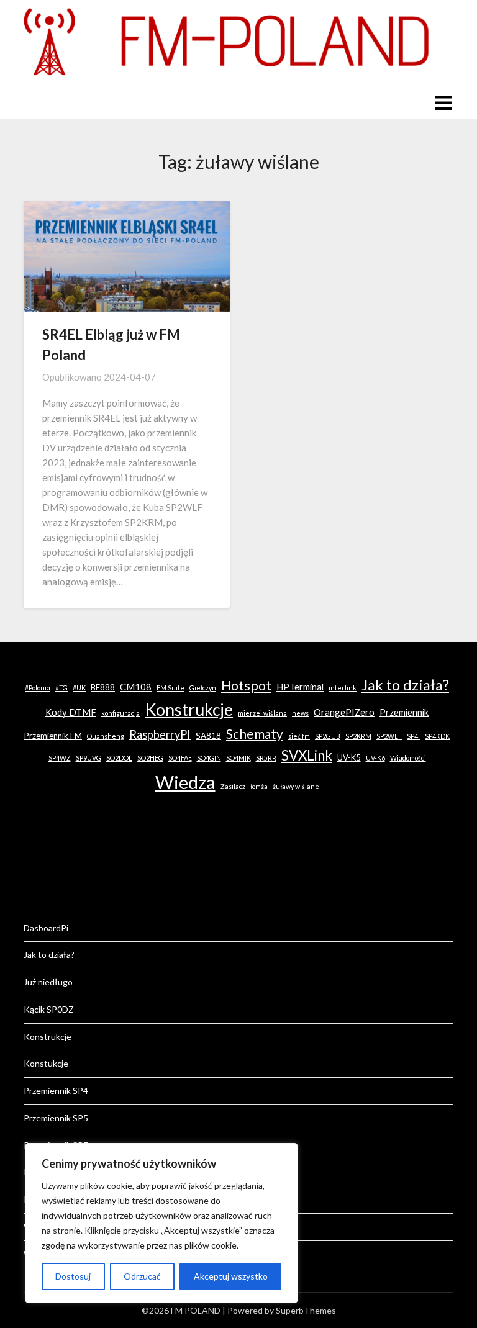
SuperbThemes (306, 1310)
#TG (61, 688)
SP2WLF (389, 736)
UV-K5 (349, 757)
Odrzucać (142, 1276)
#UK (79, 688)
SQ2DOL (119, 758)
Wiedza (185, 782)
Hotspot (246, 685)
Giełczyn (202, 688)
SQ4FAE (180, 758)
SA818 (208, 736)
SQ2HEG (150, 758)
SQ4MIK (238, 758)
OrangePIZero (344, 712)
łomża (259, 786)
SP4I (413, 736)
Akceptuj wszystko (231, 1276)
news (300, 713)
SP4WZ (59, 758)
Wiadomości (408, 758)
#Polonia (37, 688)
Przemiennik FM (53, 736)
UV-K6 (375, 758)
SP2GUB (327, 736)
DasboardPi (46, 928)
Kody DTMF (70, 712)
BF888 (103, 687)
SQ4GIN (209, 758)
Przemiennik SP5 (56, 1118)
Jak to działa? (405, 684)
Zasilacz (232, 786)
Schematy (254, 733)
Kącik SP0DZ (49, 1009)
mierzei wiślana (262, 713)
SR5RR (266, 758)
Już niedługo (48, 982)
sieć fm (299, 736)
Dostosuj (73, 1276)
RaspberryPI (160, 734)
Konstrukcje (189, 710)
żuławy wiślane (296, 786)
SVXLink (306, 755)
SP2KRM (358, 736)
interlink (343, 688)
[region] (161, 1223)
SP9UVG (88, 758)
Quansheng (105, 736)
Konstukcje (46, 1063)
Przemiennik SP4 (56, 1090)
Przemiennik (404, 712)
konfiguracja (120, 713)
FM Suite (170, 688)
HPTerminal (300, 686)
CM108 (136, 686)
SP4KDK (437, 736)
